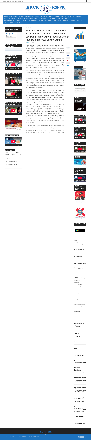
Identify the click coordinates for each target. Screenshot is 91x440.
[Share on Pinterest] (68, 59)
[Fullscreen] (20, 68)
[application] (13, 65)
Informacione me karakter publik (44, 16)
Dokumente (78, 16)
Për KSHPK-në (12, 16)
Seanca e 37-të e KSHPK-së (11, 161)
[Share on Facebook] (68, 54)
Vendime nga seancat (59, 16)
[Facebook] (81, 437)
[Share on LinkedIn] (68, 64)
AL (25, 22)
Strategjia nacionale (10, 18)
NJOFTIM (8, 158)
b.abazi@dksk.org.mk (79, 270)
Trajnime (79, 20)
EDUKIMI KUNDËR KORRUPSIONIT (30, 20)
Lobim (66, 18)
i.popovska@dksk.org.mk (80, 299)
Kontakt (4, 1)
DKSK (28, 42)
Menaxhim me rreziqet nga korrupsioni (28, 18)
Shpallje (28, 27)
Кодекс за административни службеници (78, 335)
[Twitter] (83, 437)
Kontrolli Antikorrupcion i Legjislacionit (50, 20)
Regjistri (70, 16)
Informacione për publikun (26, 16)
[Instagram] (85, 437)
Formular (60, 18)
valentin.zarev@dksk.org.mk (80, 286)
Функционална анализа (79, 423)
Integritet (44, 18)
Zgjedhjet (52, 18)
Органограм (76, 341)
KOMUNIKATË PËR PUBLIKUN (12, 167)
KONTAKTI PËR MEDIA (19, 22)
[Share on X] (68, 49)
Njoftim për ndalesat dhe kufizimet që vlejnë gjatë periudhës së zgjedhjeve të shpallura (13, 154)
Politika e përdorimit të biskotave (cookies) (15, 1)
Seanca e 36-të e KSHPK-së (11, 164)
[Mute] (18, 68)
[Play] (6, 68)
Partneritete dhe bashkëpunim (12, 20)
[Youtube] (79, 437)
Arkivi (5, 22)
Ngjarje (65, 20)
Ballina (6, 16)
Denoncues (72, 20)
